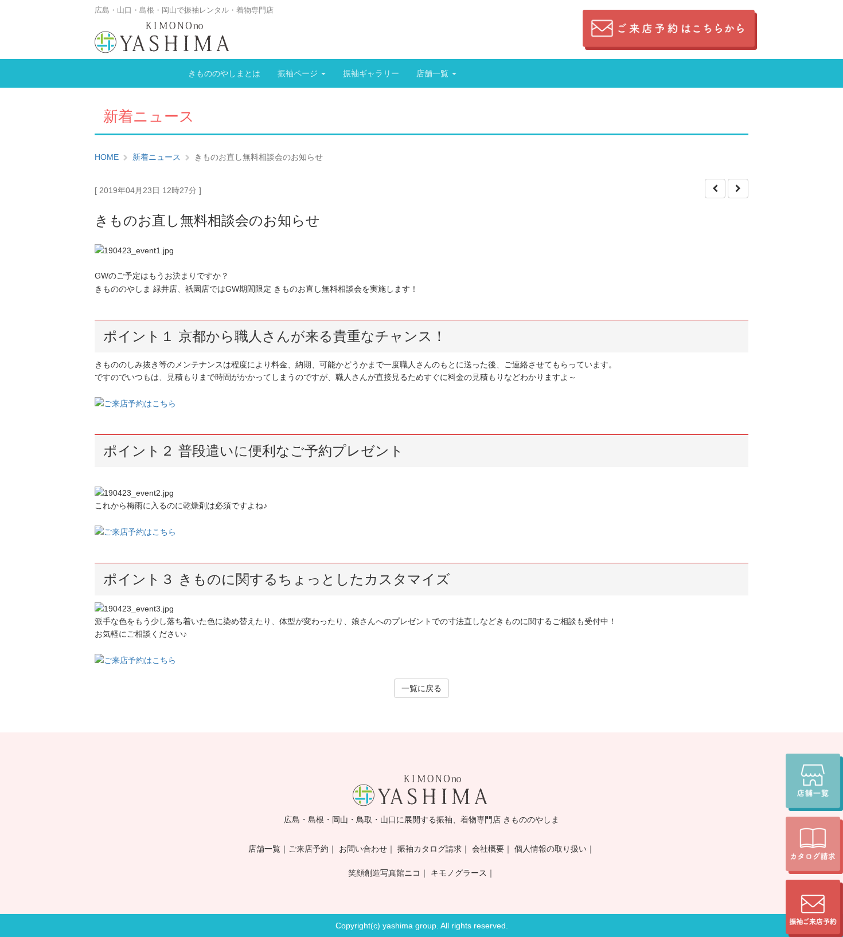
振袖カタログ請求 (429, 848)
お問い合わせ (363, 848)
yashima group (409, 925)
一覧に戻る (421, 688)
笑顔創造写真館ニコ (384, 872)
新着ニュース (156, 157)
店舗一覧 (433, 73)
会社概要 (488, 848)
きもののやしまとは (224, 73)
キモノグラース (459, 872)
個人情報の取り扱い (550, 848)
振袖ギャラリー (371, 73)
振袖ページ (299, 73)
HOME (107, 157)
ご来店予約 (308, 848)
